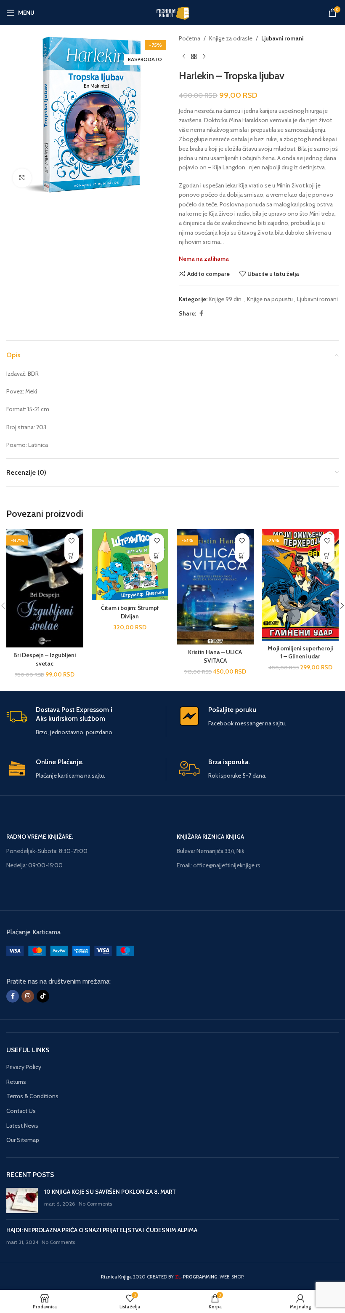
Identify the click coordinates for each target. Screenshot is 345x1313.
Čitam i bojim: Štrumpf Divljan (130, 612)
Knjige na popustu (270, 299)
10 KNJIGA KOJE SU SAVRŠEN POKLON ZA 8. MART (110, 1191)
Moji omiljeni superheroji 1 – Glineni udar (300, 652)
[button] (71, 555)
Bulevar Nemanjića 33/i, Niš (210, 851)
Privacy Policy (23, 1067)
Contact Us (21, 1111)
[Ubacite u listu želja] (71, 540)
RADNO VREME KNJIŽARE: (39, 836)
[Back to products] (194, 56)
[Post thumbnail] (22, 1200)
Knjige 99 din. (226, 299)
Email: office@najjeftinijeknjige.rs (218, 865)
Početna (189, 38)
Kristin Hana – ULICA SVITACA (215, 656)
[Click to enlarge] (22, 177)
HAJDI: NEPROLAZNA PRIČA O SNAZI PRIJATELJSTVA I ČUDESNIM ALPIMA (101, 1230)
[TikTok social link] (43, 996)
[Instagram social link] (27, 996)
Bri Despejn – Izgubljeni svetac (44, 659)
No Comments (95, 1204)
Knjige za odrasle (230, 38)
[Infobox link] (86, 721)
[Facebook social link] (201, 313)
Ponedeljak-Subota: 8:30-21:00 (47, 851)
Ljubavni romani (282, 38)
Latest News (22, 1125)
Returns (16, 1082)
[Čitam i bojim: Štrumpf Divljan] (130, 564)
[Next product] (204, 56)
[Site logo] (172, 12)
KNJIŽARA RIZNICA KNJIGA (210, 836)
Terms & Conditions (32, 1096)
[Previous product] (184, 56)
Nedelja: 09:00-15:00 (34, 865)
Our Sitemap (22, 1140)
